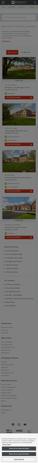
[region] (19, 448)
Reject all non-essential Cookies (19, 454)
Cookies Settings (19, 459)
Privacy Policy (6, 444)
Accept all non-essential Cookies (19, 448)
